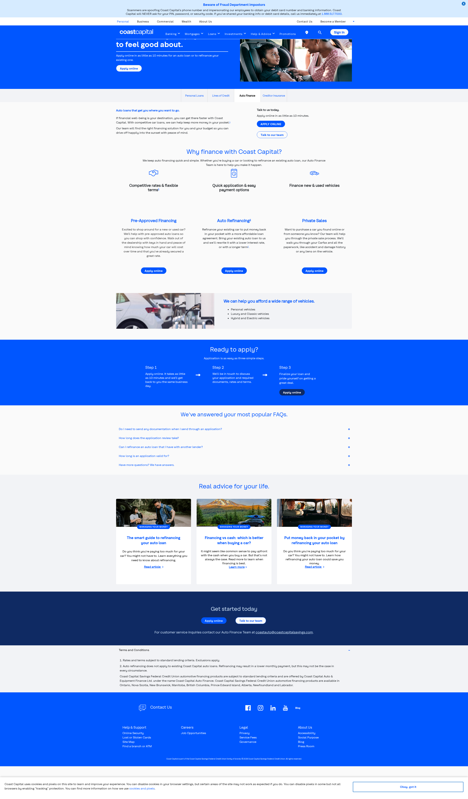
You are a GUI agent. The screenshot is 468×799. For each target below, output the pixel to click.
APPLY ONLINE (271, 124)
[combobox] (352, 22)
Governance (247, 741)
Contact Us (304, 21)
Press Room (306, 746)
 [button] (320, 32)
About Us (205, 21)
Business (143, 21)
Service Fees (248, 737)
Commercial (165, 21)
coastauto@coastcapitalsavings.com (284, 632)
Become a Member (333, 21)
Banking (171, 33)
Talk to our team (272, 134)
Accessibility (306, 733)
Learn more (238, 567)
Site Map (128, 741)
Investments (234, 33)
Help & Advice (261, 33)
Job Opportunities (193, 733)
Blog (301, 741)
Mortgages (192, 33)
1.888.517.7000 (332, 13)
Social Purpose (308, 737)
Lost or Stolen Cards (136, 737)
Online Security (133, 733)
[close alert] (464, 4)
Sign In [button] (339, 32)
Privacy (244, 733)
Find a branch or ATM (137, 746)
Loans (212, 33)
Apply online (129, 68)
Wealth (186, 21)
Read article (152, 566)
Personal (123, 21)
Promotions (288, 33)
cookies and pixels (142, 788)
